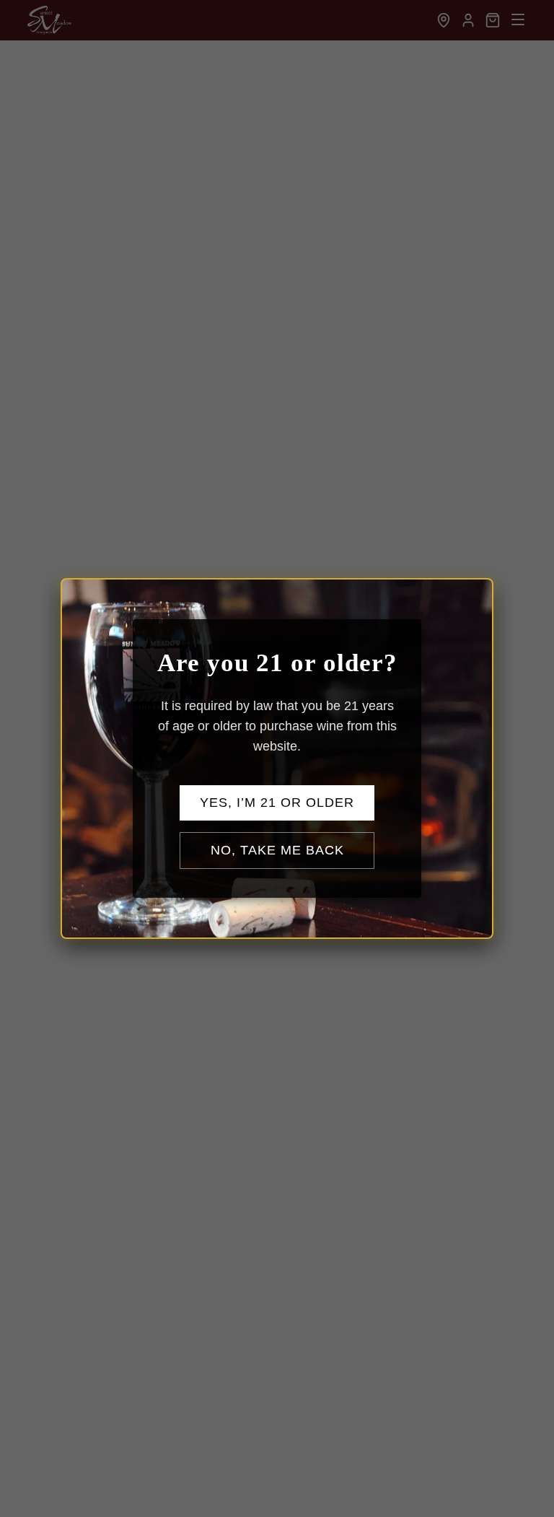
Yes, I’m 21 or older (277, 802)
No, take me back (277, 850)
